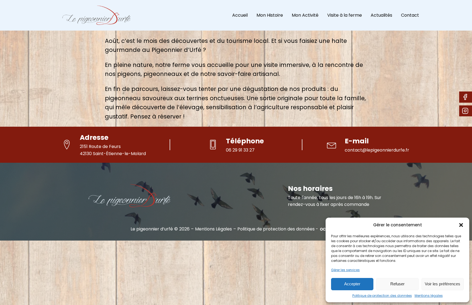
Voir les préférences (442, 284)
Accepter (352, 284)
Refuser (397, 284)
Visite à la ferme (344, 15)
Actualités (381, 15)
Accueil (240, 15)
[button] (461, 225)
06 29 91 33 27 (240, 150)
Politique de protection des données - (277, 229)
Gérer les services (345, 270)
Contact (410, 15)
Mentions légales (429, 295)
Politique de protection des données (382, 295)
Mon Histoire (269, 15)
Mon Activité (305, 15)
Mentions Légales (213, 229)
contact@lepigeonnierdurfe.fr (377, 150)
